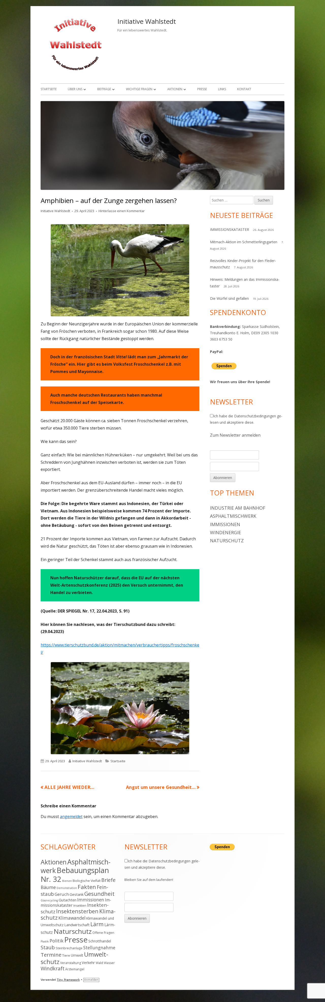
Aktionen (174, 89)
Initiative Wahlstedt (146, 21)
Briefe (108, 880)
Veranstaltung (70, 963)
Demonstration (67, 888)
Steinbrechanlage (69, 948)
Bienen (67, 881)
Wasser (109, 963)
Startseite (49, 89)
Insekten (79, 905)
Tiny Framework (68, 979)
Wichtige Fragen (139, 89)
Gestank (77, 894)
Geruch (62, 894)
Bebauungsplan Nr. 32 (75, 874)
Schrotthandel (99, 941)
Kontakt (244, 89)
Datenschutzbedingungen (255, 416)
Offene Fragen (103, 933)
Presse (202, 89)
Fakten (87, 887)
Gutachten (67, 899)
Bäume (48, 887)
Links (222, 89)
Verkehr (88, 962)
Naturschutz (227, 540)
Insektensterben (77, 911)
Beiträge (104, 89)
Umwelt (77, 955)
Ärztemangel (74, 969)
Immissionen (225, 524)
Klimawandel (72, 918)
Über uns (75, 89)
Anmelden (91, 979)
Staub (48, 947)
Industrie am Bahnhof (237, 508)
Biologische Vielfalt (87, 881)
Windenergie (225, 532)
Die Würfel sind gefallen (229, 298)
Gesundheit (99, 893)
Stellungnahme (99, 947)
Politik (56, 941)
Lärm (97, 924)
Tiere (66, 955)
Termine (51, 954)
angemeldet (71, 816)
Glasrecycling (49, 900)
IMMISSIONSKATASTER (229, 229)
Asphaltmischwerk (233, 516)
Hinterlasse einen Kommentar (122, 211)
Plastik (45, 941)
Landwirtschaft (77, 924)
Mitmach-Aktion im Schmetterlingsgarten (243, 241)
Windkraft (52, 968)
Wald (99, 963)
